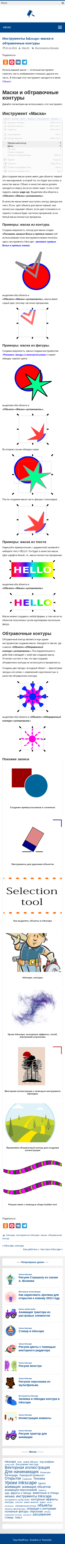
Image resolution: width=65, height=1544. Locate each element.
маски (44, 1235)
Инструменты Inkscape (47, 48)
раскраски (27, 1515)
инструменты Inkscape (27, 1235)
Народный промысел (31, 1475)
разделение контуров (13, 1515)
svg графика (47, 1461)
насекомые (9, 1506)
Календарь (11, 1475)
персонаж (36, 1511)
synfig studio (9, 1464)
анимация (13, 1486)
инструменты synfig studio (17, 1500)
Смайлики (27, 1479)
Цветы (42, 1483)
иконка (10, 1496)
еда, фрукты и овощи (18, 1493)
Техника (39, 1478)
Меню (4, 3)
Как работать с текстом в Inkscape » (43, 1249)
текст (18, 1517)
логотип (19, 1502)
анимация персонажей (21, 1489)
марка (42, 1502)
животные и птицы (46, 1492)
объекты (45, 1505)
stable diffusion (30, 1462)
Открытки (13, 1478)
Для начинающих (22, 1472)
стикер (9, 1517)
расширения (42, 1514)
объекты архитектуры (15, 1509)
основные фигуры (17, 1511)
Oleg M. (26, 48)
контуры (9, 1502)
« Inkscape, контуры (13, 1245)
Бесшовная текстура (27, 1464)
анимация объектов (36, 1486)
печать (47, 1512)
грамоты (42, 1490)
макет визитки (31, 1502)
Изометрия (45, 1473)
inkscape (10, 1235)
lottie (19, 1462)
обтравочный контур (25, 1506)
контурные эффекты (44, 1499)
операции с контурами (41, 1508)
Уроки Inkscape (21, 1482)
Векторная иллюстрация (27, 1468)
